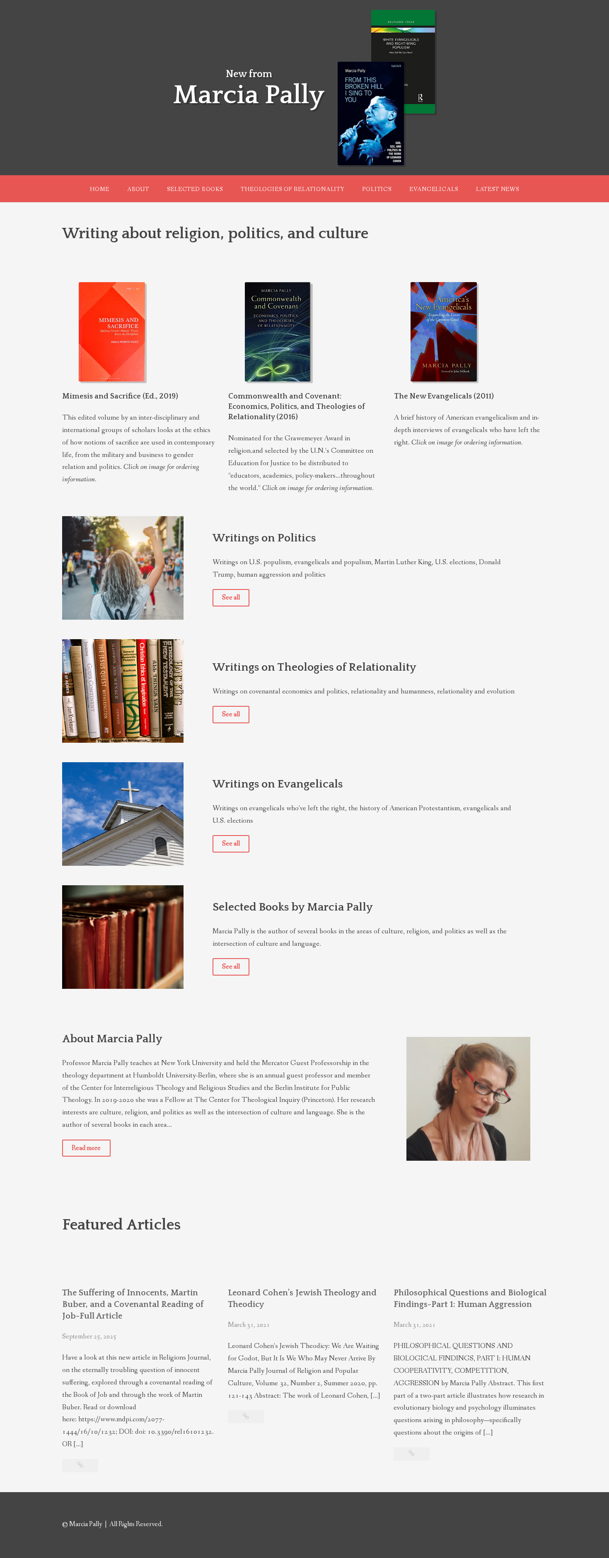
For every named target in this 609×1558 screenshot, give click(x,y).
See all (231, 597)
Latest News (497, 189)
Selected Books (195, 189)
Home (99, 189)
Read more (86, 1148)
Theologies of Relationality (292, 189)
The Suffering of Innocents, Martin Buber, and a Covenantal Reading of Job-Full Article (132, 1304)
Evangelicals (433, 189)
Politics (377, 189)
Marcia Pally (248, 95)
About (138, 189)
